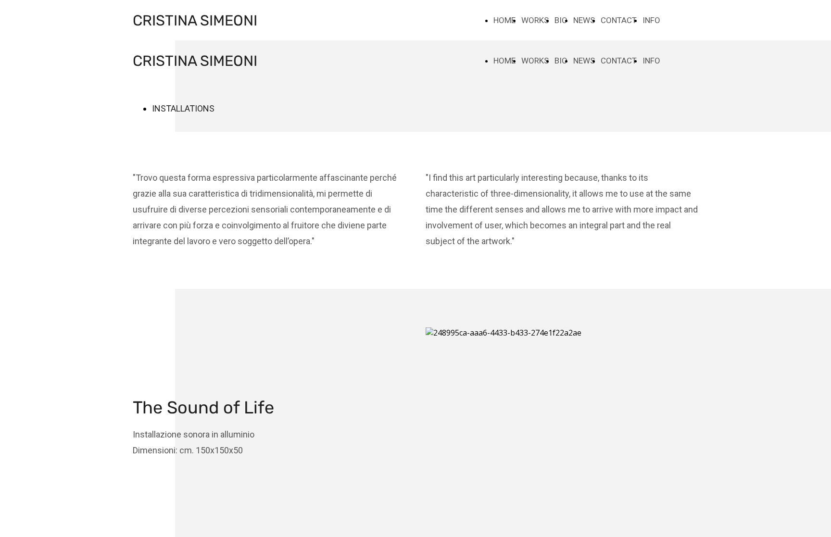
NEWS (584, 20)
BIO (560, 20)
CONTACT (619, 20)
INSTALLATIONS (183, 108)
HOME (504, 20)
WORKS (535, 20)
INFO (651, 20)
